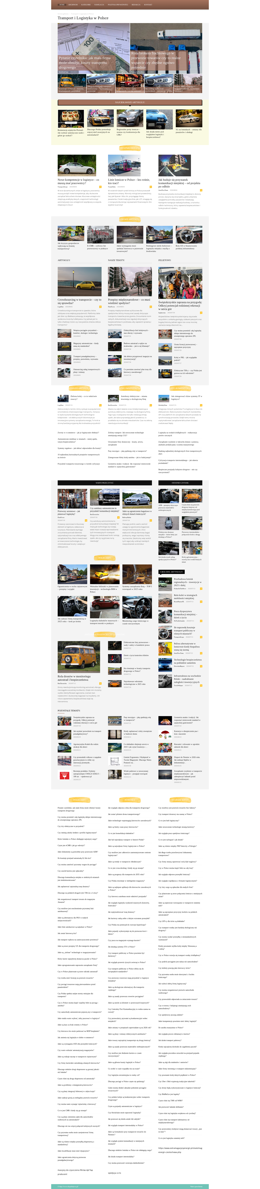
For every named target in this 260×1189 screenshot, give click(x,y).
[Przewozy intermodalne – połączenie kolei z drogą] (192, 523)
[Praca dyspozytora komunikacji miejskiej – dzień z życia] (165, 616)
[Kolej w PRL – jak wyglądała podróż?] (165, 360)
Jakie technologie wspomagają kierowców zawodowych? (129, 821)
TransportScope (63, 187)
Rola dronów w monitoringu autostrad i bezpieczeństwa (74, 678)
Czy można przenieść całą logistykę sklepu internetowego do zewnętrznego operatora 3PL (187, 333)
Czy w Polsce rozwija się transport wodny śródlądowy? (179, 955)
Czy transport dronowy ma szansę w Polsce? (175, 814)
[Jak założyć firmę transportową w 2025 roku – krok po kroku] (72, 606)
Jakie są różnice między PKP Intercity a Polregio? (177, 846)
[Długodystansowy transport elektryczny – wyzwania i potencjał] (101, 84)
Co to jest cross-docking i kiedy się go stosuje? (126, 868)
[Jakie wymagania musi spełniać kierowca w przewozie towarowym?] (130, 234)
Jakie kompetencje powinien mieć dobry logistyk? (177, 1021)
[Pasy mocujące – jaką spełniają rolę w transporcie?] (115, 721)
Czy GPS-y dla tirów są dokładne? (171, 921)
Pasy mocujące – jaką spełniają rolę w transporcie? (127, 451)
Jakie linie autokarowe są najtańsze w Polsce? (75, 927)
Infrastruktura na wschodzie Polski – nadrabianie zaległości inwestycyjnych (187, 679)
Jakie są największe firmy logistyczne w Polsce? (126, 846)
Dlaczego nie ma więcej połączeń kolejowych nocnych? (79, 1126)
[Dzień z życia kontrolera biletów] (115, 658)
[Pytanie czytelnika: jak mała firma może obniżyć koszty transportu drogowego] (94, 54)
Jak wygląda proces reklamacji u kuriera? (174, 1034)
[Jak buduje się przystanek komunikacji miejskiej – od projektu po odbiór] (180, 165)
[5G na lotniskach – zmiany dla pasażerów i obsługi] (189, 118)
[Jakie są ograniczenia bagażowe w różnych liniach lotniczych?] (137, 499)
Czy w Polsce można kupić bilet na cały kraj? (175, 868)
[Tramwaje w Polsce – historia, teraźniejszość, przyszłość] (72, 84)
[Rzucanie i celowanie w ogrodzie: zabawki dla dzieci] (165, 747)
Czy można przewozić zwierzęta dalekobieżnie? (126, 1163)
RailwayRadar (126, 517)
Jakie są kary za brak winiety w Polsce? (73, 1025)
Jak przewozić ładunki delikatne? (171, 1107)
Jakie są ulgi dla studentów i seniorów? (173, 1062)
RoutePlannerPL (179, 601)
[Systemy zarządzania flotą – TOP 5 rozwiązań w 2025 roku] (137, 574)
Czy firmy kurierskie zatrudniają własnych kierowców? (79, 1063)
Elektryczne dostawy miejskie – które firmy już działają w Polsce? (167, 534)
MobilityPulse (64, 72)
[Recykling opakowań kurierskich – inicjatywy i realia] (159, 84)
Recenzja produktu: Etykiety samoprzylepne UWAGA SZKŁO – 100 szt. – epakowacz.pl (86, 774)
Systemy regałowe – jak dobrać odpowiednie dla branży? (79, 448)
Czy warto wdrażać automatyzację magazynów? (76, 1050)
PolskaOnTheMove (138, 72)
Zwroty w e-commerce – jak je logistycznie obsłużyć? (78, 433)
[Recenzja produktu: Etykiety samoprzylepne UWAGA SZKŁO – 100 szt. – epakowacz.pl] (64, 774)
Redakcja (136, 5)
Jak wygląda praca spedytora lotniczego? (173, 833)
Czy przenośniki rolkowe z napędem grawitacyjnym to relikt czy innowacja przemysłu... (87, 760)
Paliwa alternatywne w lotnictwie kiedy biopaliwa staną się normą (187, 646)
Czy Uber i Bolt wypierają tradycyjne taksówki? (176, 1081)
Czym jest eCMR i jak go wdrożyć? (71, 845)
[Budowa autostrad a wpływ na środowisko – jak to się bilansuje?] (115, 346)
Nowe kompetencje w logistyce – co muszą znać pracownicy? (78, 181)
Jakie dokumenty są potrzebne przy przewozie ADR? (78, 852)
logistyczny (162, 312)
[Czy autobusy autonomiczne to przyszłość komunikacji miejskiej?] (105, 497)
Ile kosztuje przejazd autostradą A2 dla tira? (74, 858)
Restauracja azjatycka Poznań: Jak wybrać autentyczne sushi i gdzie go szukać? (71, 133)
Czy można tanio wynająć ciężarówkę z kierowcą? (77, 1104)
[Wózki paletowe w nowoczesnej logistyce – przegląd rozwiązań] (115, 774)
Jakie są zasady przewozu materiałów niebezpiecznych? (129, 1047)
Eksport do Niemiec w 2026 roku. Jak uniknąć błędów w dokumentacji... (187, 760)
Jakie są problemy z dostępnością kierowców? (75, 1085)
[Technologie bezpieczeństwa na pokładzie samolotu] (165, 665)
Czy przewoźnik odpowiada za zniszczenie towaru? (177, 999)
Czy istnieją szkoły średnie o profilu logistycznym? (77, 833)
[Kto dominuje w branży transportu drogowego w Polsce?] (115, 671)
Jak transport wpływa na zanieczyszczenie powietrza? (78, 940)
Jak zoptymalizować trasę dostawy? (121, 912)
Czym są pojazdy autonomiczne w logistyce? (125, 1106)
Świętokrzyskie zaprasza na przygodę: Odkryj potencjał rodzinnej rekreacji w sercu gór (180, 306)
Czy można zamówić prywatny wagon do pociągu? (77, 865)
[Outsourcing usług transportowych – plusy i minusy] (64, 373)
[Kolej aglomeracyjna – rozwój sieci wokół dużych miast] (192, 548)
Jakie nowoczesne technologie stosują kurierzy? (176, 827)
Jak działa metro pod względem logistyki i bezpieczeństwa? (155, 134)
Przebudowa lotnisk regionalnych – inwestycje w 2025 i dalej (188, 582)
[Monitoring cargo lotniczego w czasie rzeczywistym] (137, 607)
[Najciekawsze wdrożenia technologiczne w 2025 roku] (115, 683)
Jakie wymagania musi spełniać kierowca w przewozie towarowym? (130, 248)
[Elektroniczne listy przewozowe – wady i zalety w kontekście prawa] (115, 645)
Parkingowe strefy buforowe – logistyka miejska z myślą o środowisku (159, 248)
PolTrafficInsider (179, 621)
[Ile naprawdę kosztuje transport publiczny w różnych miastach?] (165, 632)
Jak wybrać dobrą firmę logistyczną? (172, 984)
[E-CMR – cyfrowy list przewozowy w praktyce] (100, 234)
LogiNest (60, 307)
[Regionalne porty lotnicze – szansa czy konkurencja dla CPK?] (130, 118)
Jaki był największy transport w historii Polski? (126, 840)
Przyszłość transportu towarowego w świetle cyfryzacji (79, 464)
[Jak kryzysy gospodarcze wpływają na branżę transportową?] (71, 233)
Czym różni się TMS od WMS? (170, 1101)
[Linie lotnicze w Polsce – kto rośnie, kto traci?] (130, 165)
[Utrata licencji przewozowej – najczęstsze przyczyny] (165, 347)
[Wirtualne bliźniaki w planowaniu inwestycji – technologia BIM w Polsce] (105, 574)
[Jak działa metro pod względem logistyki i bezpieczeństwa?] (159, 119)
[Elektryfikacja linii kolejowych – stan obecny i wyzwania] (115, 333)
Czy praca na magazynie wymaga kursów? (124, 940)
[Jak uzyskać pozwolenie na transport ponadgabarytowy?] (64, 734)
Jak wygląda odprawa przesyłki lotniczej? (174, 874)
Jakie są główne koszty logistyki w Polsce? (124, 1062)
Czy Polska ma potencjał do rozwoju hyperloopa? (127, 925)
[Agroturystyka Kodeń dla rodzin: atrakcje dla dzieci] (64, 747)
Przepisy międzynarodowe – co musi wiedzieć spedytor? (129, 301)
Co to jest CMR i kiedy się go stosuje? (72, 1111)
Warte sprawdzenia (196, 1187)
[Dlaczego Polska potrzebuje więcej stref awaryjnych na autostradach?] (100, 118)
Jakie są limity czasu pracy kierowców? (123, 827)
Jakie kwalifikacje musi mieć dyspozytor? (74, 1151)
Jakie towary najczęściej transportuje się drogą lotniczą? (129, 1040)
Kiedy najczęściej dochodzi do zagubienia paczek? (177, 1047)
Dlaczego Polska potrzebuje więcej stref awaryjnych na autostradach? (99, 132)
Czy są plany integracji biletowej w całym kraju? (76, 1091)
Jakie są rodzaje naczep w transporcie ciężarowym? (77, 1057)
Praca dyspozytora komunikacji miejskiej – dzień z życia (185, 614)
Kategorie (86, 5)
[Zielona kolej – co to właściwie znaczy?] (63, 398)
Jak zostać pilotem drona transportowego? (124, 814)
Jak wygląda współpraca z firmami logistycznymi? (177, 881)
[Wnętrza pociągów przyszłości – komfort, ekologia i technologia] (64, 333)
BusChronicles (112, 405)
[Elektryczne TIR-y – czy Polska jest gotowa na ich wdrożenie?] (165, 373)
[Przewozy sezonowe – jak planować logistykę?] (72, 499)
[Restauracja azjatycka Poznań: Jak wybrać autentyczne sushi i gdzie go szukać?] (71, 118)
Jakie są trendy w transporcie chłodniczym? (124, 862)
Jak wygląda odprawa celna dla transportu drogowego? (129, 808)
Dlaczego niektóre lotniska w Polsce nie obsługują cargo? (130, 1150)
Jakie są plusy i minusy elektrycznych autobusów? (127, 1034)
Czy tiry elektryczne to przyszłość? (71, 826)
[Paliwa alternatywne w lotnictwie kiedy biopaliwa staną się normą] (165, 649)
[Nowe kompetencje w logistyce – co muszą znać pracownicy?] (80, 165)
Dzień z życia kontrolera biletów (136, 655)
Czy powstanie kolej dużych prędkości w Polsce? (177, 1075)
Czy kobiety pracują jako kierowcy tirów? (174, 968)
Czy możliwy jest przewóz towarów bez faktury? (177, 808)
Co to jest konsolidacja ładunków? (121, 833)
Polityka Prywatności (118, 5)
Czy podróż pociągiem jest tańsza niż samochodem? (178, 962)
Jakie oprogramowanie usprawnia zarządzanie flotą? (77, 965)
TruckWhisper (178, 685)
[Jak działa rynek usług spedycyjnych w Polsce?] (168, 548)
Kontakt (148, 5)
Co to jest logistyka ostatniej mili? (171, 1138)
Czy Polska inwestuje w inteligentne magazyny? (126, 881)
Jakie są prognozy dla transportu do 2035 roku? (126, 874)
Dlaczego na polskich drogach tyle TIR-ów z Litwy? (78, 893)
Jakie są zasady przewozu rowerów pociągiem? (126, 996)
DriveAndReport (179, 666)
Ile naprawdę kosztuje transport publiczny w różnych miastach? (184, 630)
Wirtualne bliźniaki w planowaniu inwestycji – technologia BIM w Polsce (104, 589)
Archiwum (73, 5)
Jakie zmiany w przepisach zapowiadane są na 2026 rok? (129, 1028)
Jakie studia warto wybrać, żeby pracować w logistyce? (79, 1018)
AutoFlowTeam (163, 190)
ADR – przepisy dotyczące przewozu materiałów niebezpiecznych (168, 507)
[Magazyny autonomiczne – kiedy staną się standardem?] (64, 346)
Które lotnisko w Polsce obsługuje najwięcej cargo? (77, 839)
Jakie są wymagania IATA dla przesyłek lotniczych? (77, 1044)
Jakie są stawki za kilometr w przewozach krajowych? (128, 1003)
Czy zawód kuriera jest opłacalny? (71, 871)
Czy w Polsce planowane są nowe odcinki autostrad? (78, 972)
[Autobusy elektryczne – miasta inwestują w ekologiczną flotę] (113, 398)
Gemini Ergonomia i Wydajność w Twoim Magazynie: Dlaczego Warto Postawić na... (137, 760)
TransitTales (112, 187)
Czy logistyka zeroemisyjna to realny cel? (124, 1075)
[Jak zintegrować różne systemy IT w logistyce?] (163, 398)
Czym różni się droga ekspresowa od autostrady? (76, 1079)
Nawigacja (99, 5)
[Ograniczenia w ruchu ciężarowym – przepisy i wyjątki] (72, 574)
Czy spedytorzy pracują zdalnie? (170, 1015)
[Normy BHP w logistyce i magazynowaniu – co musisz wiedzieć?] (188, 84)
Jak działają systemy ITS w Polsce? (121, 947)
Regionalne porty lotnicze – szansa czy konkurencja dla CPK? (128, 132)
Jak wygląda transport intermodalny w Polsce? (126, 1125)
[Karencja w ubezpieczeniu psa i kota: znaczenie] (165, 734)
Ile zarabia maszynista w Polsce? (170, 1028)
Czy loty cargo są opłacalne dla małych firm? (175, 887)
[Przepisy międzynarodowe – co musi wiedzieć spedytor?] (130, 281)
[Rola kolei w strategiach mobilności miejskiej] (165, 600)
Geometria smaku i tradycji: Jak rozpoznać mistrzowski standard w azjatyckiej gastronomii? (187, 720)
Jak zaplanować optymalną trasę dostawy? (74, 887)
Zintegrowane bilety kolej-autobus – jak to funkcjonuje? (129, 457)
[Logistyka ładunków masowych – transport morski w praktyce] (105, 607)
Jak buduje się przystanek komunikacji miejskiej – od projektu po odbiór (179, 183)
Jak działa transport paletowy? (169, 1040)
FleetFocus (111, 307)
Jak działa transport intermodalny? (121, 1157)
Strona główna (63, 14)
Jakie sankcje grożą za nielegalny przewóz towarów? (78, 1098)
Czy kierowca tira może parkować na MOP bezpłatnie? (79, 1031)
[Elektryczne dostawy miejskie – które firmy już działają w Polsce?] (168, 523)
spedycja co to (114, 1173)
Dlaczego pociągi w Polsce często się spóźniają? (126, 1081)
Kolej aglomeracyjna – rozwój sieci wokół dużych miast (192, 559)
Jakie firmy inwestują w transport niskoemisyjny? (177, 1069)
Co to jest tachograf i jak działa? (170, 840)
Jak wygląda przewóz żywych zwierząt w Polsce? (127, 962)
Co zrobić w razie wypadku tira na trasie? (124, 1069)
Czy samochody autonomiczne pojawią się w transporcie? (80, 1012)
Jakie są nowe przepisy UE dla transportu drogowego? (78, 946)
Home (62, 5)
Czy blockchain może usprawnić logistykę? (124, 1113)
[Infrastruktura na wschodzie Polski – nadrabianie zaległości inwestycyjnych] (165, 681)
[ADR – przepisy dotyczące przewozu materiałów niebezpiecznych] (168, 496)
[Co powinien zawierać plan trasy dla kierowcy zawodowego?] (115, 372)
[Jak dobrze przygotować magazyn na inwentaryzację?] (115, 359)
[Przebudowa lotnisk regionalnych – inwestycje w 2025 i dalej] (165, 584)
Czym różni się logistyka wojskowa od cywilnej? (177, 1113)
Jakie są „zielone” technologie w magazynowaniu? (77, 952)
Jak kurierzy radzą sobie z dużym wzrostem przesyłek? (129, 918)
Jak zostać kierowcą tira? (67, 933)
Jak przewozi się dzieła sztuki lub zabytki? (124, 1119)
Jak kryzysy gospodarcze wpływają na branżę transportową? (68, 246)
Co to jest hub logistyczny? (168, 821)
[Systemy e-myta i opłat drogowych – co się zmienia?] (130, 82)
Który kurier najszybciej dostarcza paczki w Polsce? (77, 959)
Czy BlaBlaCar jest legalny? (169, 1094)
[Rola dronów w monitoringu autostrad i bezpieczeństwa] (80, 657)
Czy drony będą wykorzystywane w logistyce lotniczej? (179, 1088)
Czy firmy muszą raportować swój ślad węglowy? (177, 862)
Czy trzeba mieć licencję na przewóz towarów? (76, 978)
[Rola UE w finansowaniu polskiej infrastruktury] (189, 234)
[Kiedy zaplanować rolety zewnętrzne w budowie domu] (115, 734)
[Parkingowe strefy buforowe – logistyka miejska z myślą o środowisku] (159, 234)
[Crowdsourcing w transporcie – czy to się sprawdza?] (80, 281)
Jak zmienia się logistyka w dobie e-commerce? (76, 1038)
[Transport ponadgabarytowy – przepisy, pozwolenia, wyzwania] (64, 359)
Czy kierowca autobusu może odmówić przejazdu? (127, 896)
